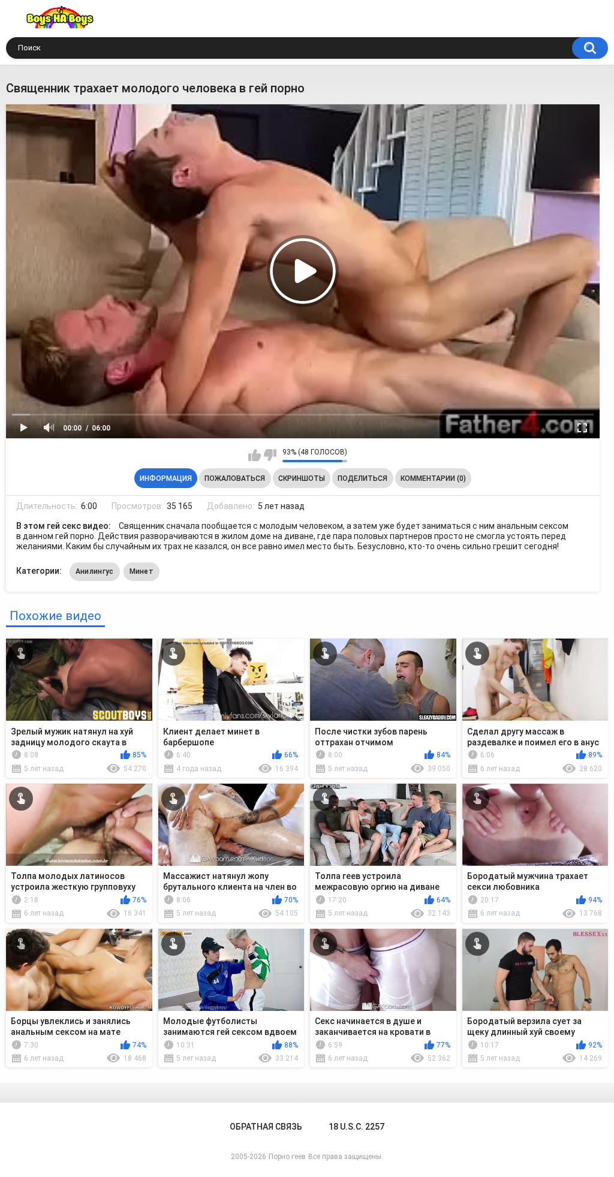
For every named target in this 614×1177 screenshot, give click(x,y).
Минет (142, 571)
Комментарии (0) (433, 478)
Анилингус (95, 571)
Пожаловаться (234, 478)
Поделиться (362, 478)
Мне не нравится (270, 455)
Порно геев (287, 1156)
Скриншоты (301, 478)
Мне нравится (254, 455)
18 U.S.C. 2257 (356, 1126)
